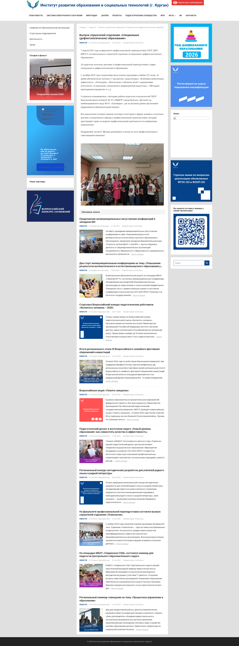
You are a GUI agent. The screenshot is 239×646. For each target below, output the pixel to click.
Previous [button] (33, 79)
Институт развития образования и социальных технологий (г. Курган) (104, 5)
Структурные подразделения (43, 33)
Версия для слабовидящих (189, 2)
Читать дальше (137, 254)
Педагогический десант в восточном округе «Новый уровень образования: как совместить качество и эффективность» (115, 430)
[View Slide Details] (50, 79)
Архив (32, 45)
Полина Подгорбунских (100, 43)
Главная (82, 27)
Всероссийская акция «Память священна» (104, 390)
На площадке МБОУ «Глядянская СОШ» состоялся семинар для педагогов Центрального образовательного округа (116, 555)
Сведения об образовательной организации (50, 28)
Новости (92, 27)
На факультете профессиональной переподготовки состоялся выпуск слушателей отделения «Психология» (120, 513)
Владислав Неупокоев (100, 226)
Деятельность (36, 39)
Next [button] (68, 79)
